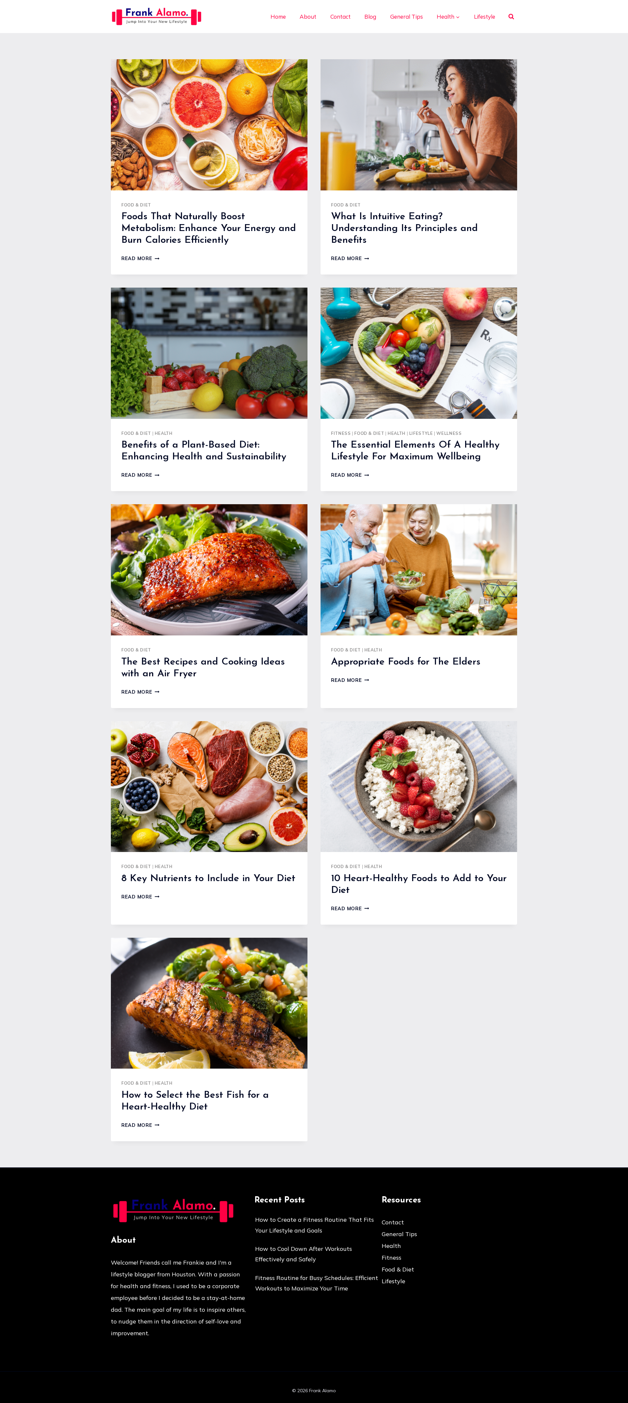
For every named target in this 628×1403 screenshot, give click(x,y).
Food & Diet (136, 204)
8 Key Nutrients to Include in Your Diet (208, 879)
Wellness (449, 433)
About (308, 16)
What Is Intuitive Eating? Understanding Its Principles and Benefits (404, 228)
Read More (140, 258)
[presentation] (209, 124)
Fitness (341, 433)
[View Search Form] (511, 17)
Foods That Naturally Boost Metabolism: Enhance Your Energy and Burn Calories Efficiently (208, 228)
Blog (370, 16)
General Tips (406, 16)
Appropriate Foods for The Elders (405, 662)
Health (164, 433)
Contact (340, 16)
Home (278, 16)
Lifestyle (484, 16)
